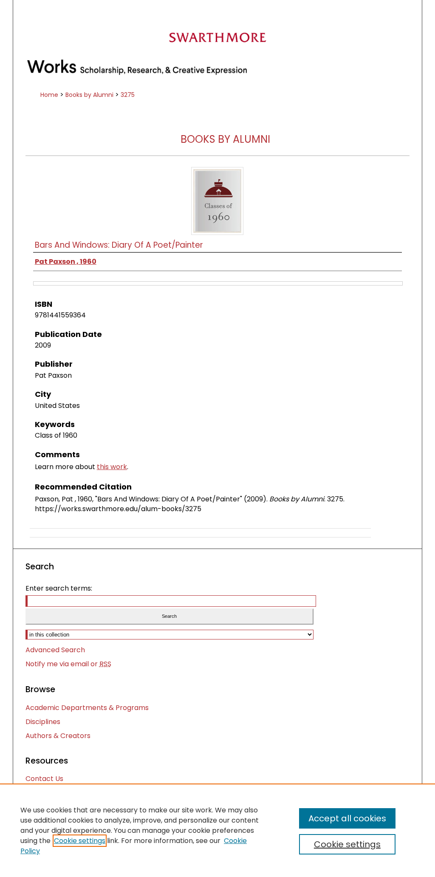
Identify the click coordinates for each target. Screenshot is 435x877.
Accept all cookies (347, 818)
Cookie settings (79, 841)
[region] (217, 830)
